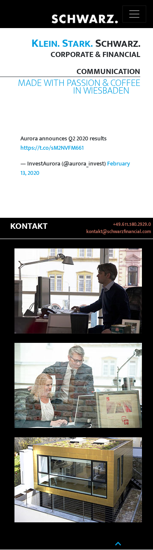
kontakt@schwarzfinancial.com (118, 232)
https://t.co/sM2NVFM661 (52, 148)
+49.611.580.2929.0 (132, 224)
